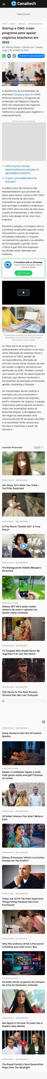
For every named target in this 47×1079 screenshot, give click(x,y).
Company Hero (22, 94)
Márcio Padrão (13, 47)
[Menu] (3, 4)
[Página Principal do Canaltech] (23, 5)
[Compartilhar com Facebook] (9, 56)
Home (4, 24)
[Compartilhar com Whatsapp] (4, 56)
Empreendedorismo (35, 24)
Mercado (22, 24)
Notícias (13, 24)
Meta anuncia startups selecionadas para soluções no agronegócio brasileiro (22, 169)
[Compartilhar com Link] (14, 56)
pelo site (17, 394)
